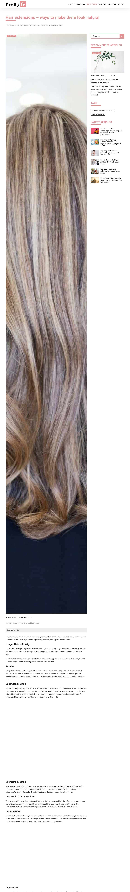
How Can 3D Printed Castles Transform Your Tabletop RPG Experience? (111, 180)
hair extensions (98, 114)
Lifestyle (112, 4)
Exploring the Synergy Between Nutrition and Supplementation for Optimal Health (110, 143)
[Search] (122, 36)
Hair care (11, 36)
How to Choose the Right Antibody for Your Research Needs (110, 162)
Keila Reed (12, 617)
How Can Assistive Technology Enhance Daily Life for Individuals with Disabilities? (111, 132)
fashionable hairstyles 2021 (102, 110)
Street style (80, 4)
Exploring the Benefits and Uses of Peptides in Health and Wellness (110, 153)
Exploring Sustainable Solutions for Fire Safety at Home (110, 171)
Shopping (102, 4)
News (70, 4)
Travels (121, 4)
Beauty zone (92, 4)
